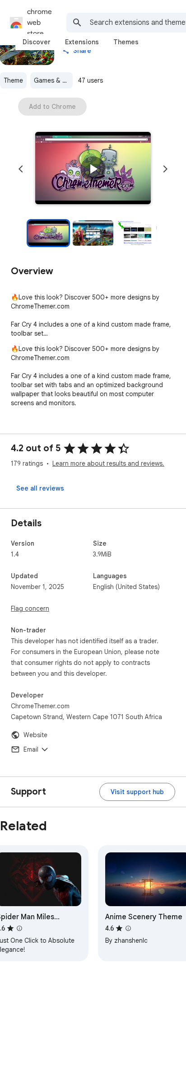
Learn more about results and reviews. (108, 463)
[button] (93, 169)
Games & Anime (53, 80)
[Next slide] (165, 169)
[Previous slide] (21, 169)
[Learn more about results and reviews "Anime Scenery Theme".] (128, 928)
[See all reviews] (40, 488)
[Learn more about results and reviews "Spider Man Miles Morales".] (19, 928)
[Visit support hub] (137, 792)
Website (35, 735)
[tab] (36, 42)
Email (30, 749)
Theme (13, 80)
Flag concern (30, 608)
